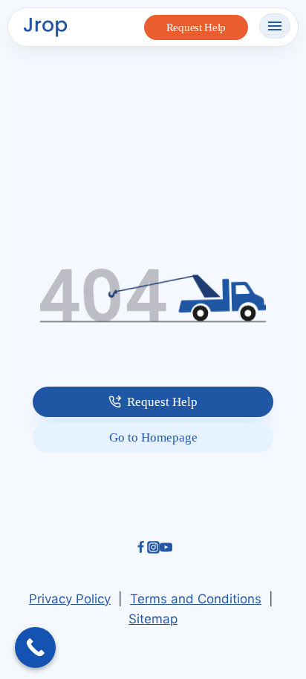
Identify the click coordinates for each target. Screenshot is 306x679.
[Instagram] (153, 549)
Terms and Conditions (195, 598)
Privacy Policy (70, 598)
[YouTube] (166, 549)
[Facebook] (140, 549)
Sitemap (153, 618)
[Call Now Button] (35, 647)
